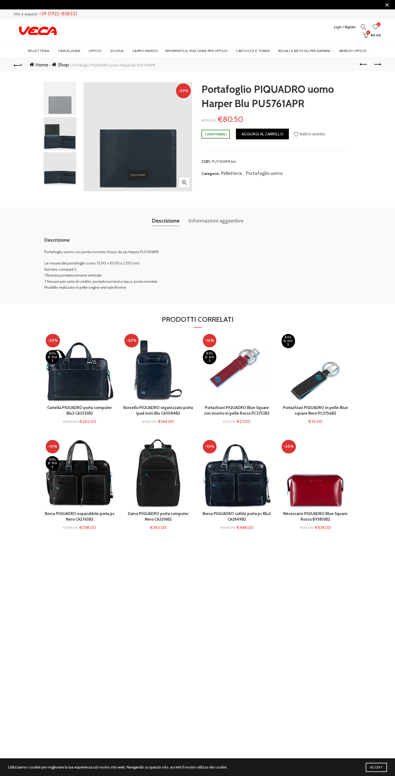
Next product (377, 64)
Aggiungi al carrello (262, 134)
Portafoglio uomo (264, 173)
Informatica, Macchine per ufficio (196, 51)
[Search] (363, 27)
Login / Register (345, 27)
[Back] (18, 64)
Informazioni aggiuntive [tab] (215, 220)
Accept (376, 767)
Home (41, 65)
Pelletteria (38, 51)
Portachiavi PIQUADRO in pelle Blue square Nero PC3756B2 (315, 410)
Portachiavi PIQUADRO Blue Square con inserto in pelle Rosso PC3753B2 (237, 410)
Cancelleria (69, 51)
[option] (60, 99)
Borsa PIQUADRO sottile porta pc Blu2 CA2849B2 (237, 516)
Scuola (117, 51)
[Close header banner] (387, 4)
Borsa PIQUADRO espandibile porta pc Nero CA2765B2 (79, 516)
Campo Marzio (145, 51)
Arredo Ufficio (353, 51)
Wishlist (378, 24)
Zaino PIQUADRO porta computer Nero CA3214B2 (158, 516)
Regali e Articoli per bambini (304, 51)
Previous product (363, 64)
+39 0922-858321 (58, 14)
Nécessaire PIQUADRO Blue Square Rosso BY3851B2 (315, 516)
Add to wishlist (312, 134)
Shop (63, 65)
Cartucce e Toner (253, 51)
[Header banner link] (189, 4)
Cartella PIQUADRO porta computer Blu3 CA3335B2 (79, 410)
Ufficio (95, 51)
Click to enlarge (184, 182)
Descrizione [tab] (165, 220)
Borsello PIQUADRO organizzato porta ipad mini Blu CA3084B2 (158, 410)
